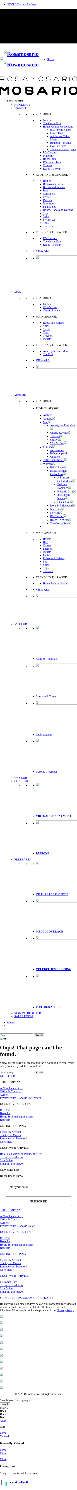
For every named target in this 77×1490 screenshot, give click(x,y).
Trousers (48, 226)
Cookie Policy (27, 1225)
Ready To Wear (52, 168)
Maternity (48, 155)
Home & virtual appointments (16, 1116)
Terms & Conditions (11, 1157)
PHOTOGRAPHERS (49, 1006)
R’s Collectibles (52, 162)
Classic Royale (51, 310)
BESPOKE (42, 853)
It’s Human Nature (60, 129)
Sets (45, 213)
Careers (4, 1094)
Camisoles (49, 193)
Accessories (57, 450)
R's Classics (57, 516)
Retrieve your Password (13, 1138)
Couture (47, 165)
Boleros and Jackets (54, 184)
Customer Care (8, 1281)
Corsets (47, 196)
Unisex (47, 304)
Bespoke (5, 1113)
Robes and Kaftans (53, 322)
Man (45, 422)
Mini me (47, 446)
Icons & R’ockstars (46, 658)
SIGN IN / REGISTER (27, 1013)
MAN (17, 291)
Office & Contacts (10, 1091)
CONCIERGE (22, 781)
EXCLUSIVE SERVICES (15, 1232)
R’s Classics (50, 152)
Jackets (47, 338)
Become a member (46, 771)
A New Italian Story (11, 1088)
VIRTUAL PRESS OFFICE (52, 894)
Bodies (47, 180)
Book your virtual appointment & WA (21, 1153)
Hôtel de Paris (58, 145)
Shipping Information (12, 1163)
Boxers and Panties (54, 187)
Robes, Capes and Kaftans (58, 209)
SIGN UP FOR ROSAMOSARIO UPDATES (26, 1297)
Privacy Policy (8, 1097)
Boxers (47, 538)
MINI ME (20, 394)
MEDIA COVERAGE (49, 931)
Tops (46, 222)
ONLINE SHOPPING (13, 1253)
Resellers (5, 1119)
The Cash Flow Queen (63, 149)
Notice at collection (17, 1482)
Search (39, 1035)
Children (55, 456)
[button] (15, 101)
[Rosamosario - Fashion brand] (21, 54)
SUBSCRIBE (38, 1201)
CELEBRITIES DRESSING (53, 969)
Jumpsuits (48, 203)
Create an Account (10, 1131)
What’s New (50, 307)
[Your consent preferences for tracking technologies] (6, 1483)
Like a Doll (56, 133)
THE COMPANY (10, 1210)
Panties (47, 555)
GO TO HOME (9, 1075)
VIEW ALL (43, 250)
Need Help (6, 1141)
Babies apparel (58, 453)
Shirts (46, 325)
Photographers (44, 734)
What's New (57, 443)
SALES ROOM (23, 1016)
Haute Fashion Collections (58, 126)
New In (47, 120)
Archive (47, 415)
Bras (45, 190)
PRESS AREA (23, 859)
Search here (6, 1400)
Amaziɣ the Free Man (55, 351)
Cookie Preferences (30, 1097)
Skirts (46, 216)
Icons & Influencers (61, 505)
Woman (47, 463)
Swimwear (49, 219)
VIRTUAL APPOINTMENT (53, 815)
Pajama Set (49, 206)
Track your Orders (10, 1135)
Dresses (47, 200)
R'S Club (5, 1110)
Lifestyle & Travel (46, 696)
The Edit (48, 354)
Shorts (46, 329)
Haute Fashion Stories (55, 583)
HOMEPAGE (22, 104)
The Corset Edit (52, 123)
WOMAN (20, 107)
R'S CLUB (20, 624)
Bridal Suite (49, 158)
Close (3, 1420)
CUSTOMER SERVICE (14, 1275)
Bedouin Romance (60, 142)
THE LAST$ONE (53, 460)
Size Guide (6, 1160)
